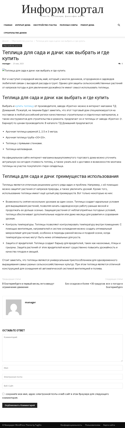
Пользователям (92, 425)
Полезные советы (69, 25)
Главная (8, 25)
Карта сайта (109, 425)
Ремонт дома (87, 25)
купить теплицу (24, 106)
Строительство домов (15, 33)
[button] (119, 25)
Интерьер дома (22, 25)
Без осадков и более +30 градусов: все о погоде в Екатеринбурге (94, 285)
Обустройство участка (45, 25)
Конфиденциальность (71, 425)
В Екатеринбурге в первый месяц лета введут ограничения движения (28, 285)
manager (6, 63)
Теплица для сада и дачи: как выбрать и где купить (55, 55)
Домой (5, 41)
